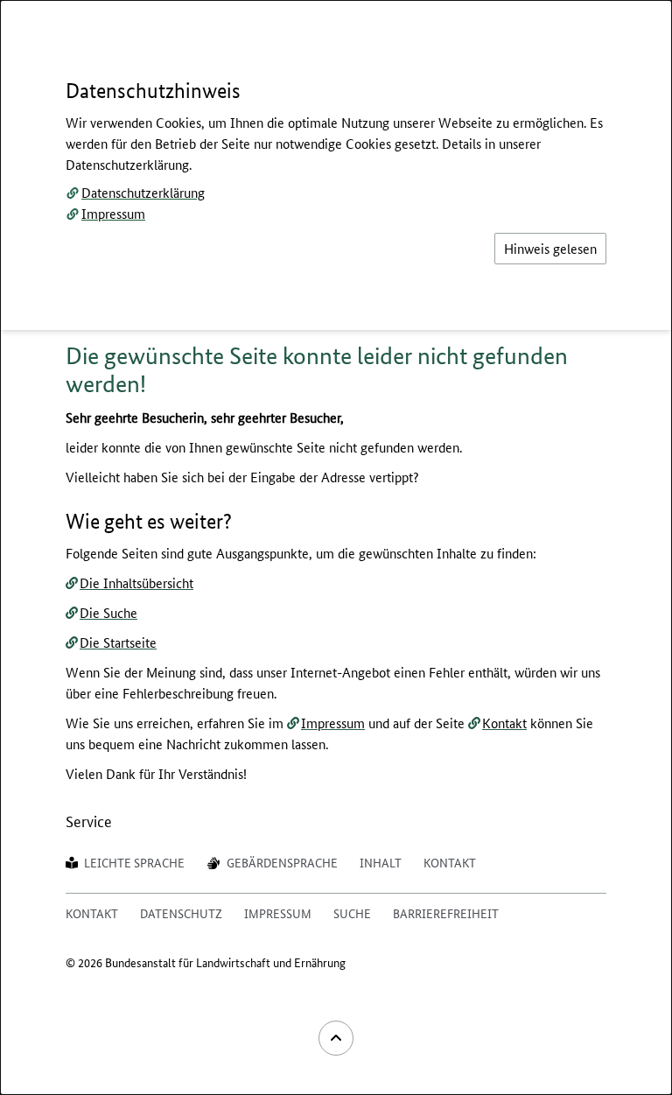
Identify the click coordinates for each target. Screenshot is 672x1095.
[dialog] (336, 547)
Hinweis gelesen (550, 248)
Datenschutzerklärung (143, 192)
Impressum (113, 213)
